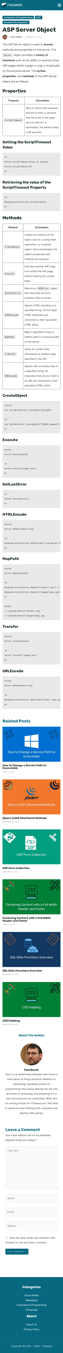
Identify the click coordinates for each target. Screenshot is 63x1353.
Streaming (31, 1309)
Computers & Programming (18, 17)
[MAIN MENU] (59, 5)
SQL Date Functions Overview (22, 970)
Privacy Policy (31, 1329)
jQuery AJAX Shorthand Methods (24, 818)
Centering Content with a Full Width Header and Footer (26, 919)
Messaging (32, 1300)
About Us (31, 1324)
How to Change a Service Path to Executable (24, 767)
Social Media (31, 1295)
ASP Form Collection (16, 868)
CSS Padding (11, 1020)
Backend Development (16, 22)
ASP (38, 17)
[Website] (31, 1226)
